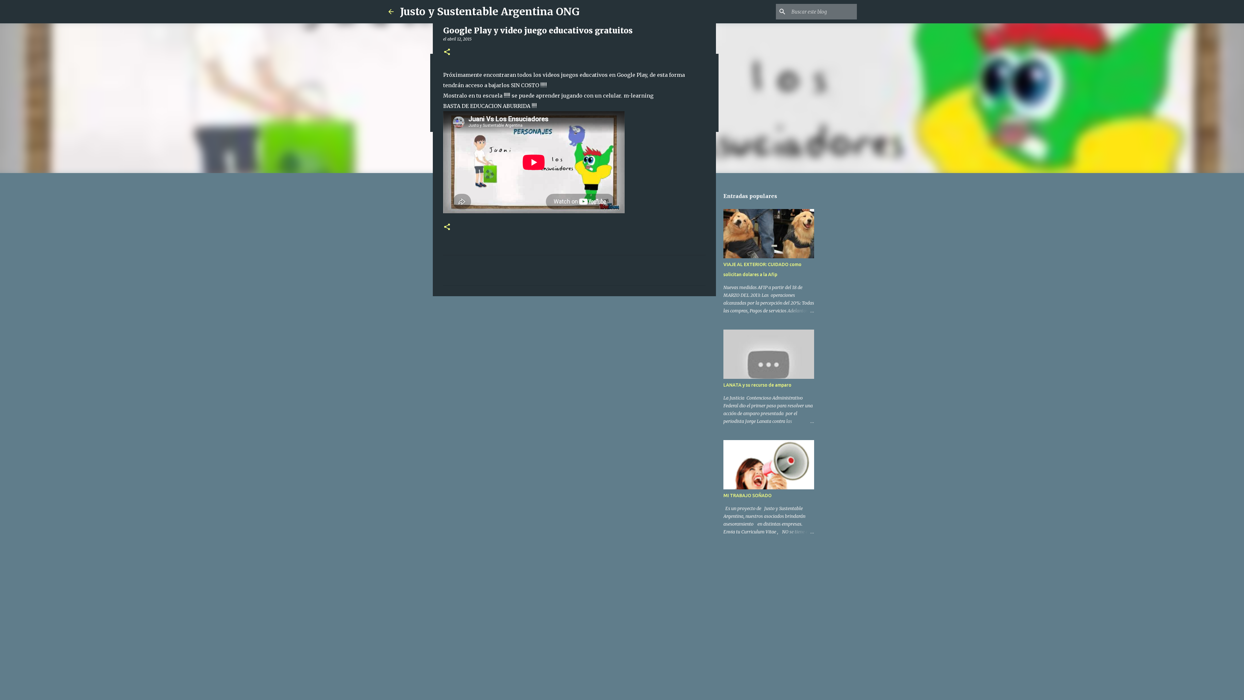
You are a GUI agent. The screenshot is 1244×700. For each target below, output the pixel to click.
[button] (447, 52)
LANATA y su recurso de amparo (757, 385)
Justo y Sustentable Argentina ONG (490, 11)
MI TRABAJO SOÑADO (747, 495)
